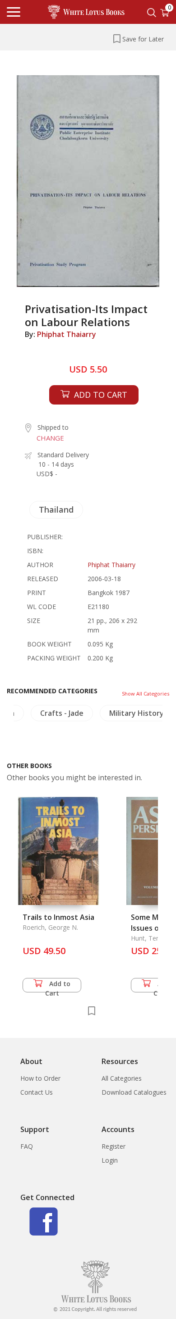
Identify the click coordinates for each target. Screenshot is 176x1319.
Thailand (56, 509)
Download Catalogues (134, 1092)
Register (113, 1146)
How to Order (40, 1078)
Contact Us (36, 1092)
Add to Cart (58, 985)
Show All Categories (145, 693)
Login (110, 1160)
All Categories (122, 1078)
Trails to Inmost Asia (58, 917)
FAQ (26, 1146)
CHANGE (50, 437)
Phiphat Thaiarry (66, 334)
